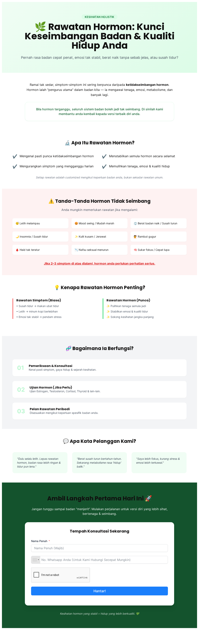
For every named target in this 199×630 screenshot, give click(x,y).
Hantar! (99, 591)
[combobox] (35, 559)
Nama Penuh (39, 541)
